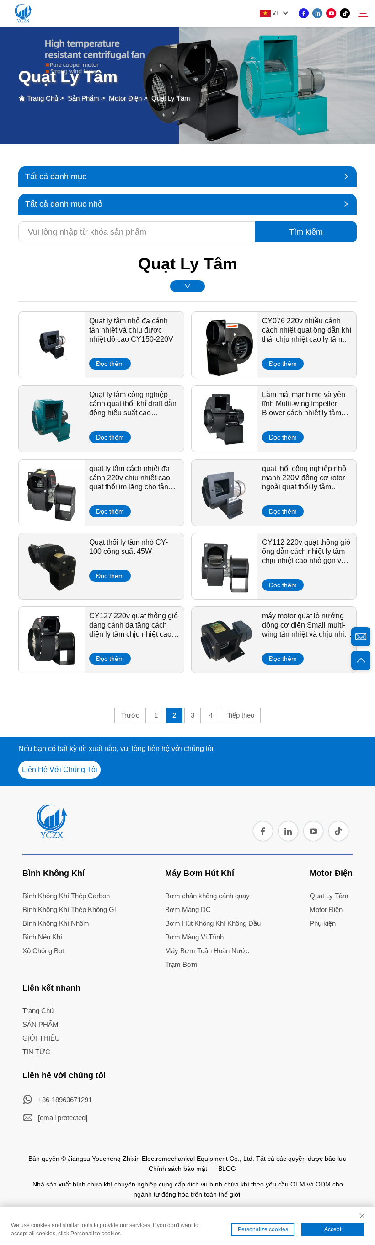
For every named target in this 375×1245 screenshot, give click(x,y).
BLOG (227, 1168)
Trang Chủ (42, 98)
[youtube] (331, 13)
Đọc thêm (110, 363)
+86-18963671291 (65, 1100)
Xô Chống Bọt (43, 951)
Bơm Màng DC (188, 909)
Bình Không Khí (53, 873)
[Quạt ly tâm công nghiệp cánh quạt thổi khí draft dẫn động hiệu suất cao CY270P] (52, 448)
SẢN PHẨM (40, 1024)
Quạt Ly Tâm (170, 98)
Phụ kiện (323, 923)
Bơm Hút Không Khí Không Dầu (213, 923)
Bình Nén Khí (42, 937)
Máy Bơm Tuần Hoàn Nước (207, 951)
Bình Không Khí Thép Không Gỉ (69, 909)
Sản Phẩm (83, 98)
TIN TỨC (36, 1052)
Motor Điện (125, 98)
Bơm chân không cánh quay (207, 896)
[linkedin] (317, 13)
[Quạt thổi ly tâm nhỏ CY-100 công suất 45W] (52, 596)
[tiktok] (345, 13)
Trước (130, 715)
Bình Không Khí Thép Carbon (66, 896)
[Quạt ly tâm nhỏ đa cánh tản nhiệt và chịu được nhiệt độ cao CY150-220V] (52, 374)
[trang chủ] (51, 835)
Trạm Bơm (181, 964)
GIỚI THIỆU (41, 1038)
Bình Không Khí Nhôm (55, 923)
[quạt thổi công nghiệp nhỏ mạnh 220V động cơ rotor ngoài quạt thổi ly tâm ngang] (224, 522)
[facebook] (304, 13)
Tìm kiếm (306, 231)
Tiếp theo (240, 715)
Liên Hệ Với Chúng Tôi (59, 769)
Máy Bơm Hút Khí (199, 873)
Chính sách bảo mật (178, 1168)
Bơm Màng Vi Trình (194, 937)
